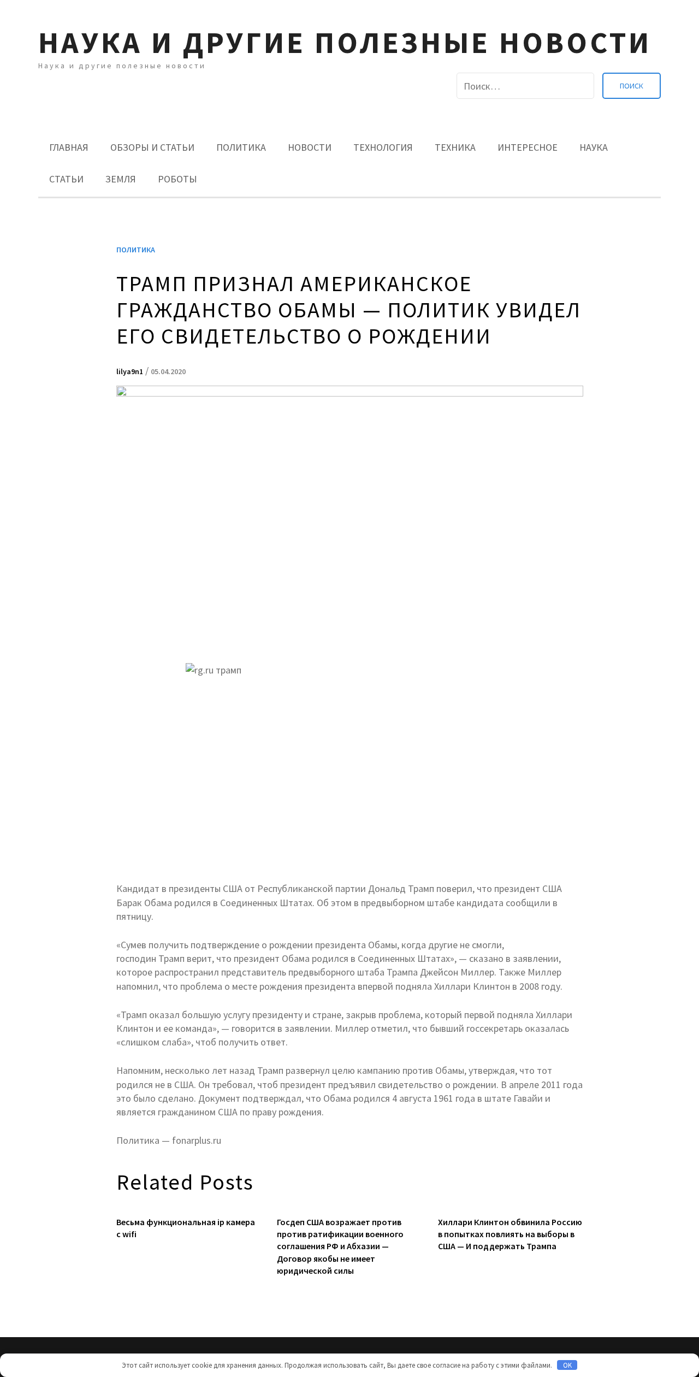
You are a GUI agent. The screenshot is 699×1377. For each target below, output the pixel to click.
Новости (309, 147)
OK (567, 1365)
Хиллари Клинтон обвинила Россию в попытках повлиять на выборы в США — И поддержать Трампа (510, 1234)
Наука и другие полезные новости (344, 42)
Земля (120, 179)
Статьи (66, 179)
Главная (68, 147)
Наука (593, 147)
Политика (241, 147)
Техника (455, 147)
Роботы (177, 179)
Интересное (527, 147)
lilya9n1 (129, 371)
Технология (383, 147)
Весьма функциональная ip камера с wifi (185, 1227)
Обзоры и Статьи (152, 147)
